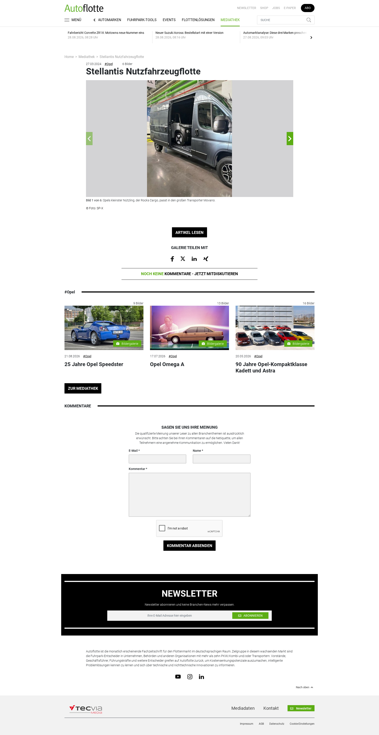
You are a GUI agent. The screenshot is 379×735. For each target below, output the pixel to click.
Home (69, 57)
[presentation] (311, 37)
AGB (261, 723)
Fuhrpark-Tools (142, 20)
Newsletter (246, 8)
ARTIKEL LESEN (189, 232)
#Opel (109, 64)
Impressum (246, 723)
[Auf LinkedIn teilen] (194, 258)
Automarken (109, 20)
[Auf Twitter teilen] (183, 258)
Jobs (276, 8)
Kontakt (271, 708)
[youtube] (178, 676)
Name (197, 450)
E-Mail (133, 450)
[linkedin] (201, 676)
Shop (264, 8)
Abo (308, 8)
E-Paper (290, 8)
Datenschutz (276, 723)
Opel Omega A (167, 364)
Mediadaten (243, 708)
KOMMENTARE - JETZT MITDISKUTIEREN (189, 273)
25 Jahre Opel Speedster (93, 364)
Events (169, 20)
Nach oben (302, 687)
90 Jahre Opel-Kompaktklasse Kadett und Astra (271, 367)
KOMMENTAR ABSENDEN (189, 545)
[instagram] (189, 676)
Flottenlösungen (198, 20)
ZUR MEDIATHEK (83, 388)
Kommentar (137, 469)
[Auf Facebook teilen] (172, 258)
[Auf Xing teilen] (205, 258)
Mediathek (230, 20)
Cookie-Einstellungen (302, 723)
